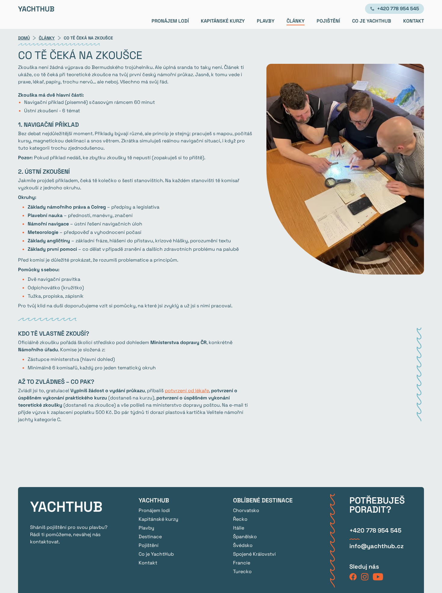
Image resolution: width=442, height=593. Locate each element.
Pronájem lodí (170, 21)
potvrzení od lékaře (187, 390)
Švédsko (243, 545)
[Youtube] (378, 578)
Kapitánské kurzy (223, 21)
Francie (241, 563)
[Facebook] (353, 578)
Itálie (238, 528)
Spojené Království (254, 554)
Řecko (240, 519)
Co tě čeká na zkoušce (88, 38)
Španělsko (245, 536)
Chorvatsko (246, 510)
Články (296, 21)
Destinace (150, 536)
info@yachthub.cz (376, 546)
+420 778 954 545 (398, 8)
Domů (24, 38)
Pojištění (328, 21)
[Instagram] (364, 578)
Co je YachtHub (371, 21)
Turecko (242, 571)
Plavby (266, 21)
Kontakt (413, 21)
